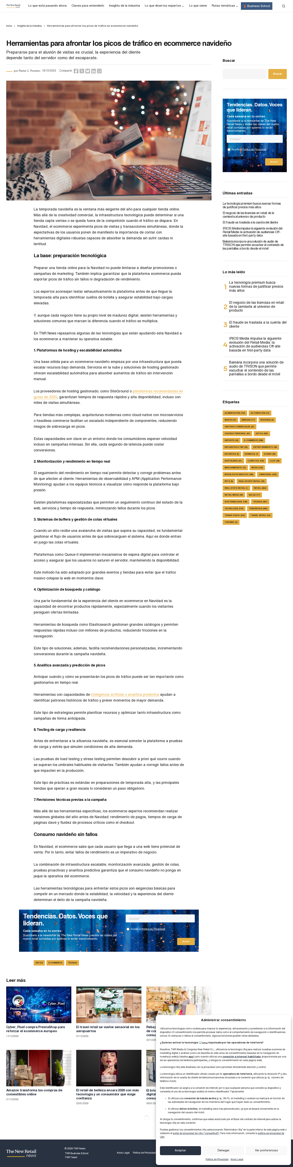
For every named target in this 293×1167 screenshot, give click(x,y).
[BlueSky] (87, 71)
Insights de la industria (29, 26)
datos (39, 963)
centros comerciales (239, 427)
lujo (275, 461)
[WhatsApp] (99, 71)
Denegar (223, 1150)
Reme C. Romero (29, 71)
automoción (260, 413)
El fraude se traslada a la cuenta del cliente (250, 222)
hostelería (233, 461)
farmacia (251, 454)
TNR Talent (71, 1157)
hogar (270, 454)
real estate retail (252, 481)
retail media (234, 495)
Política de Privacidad (217, 1159)
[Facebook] (76, 71)
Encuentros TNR (236, 447)
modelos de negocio (239, 475)
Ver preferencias (266, 1150)
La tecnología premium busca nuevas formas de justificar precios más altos (252, 205)
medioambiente (235, 468)
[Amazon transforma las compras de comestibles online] (38, 1068)
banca (230, 420)
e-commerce (55, 963)
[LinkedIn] (93, 71)
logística (256, 461)
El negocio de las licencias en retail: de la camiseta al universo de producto (248, 215)
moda (257, 468)
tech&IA (72, 963)
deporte (231, 441)
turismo (231, 522)
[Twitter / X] (82, 71)
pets (229, 481)
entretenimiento (265, 447)
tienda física (235, 516)
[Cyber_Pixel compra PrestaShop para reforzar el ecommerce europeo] (38, 1004)
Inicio (9, 26)
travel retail (260, 516)
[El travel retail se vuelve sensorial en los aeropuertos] (108, 1004)
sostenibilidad (236, 502)
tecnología (234, 509)
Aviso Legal (236, 1159)
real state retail (236, 488)
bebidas (248, 420)
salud (254, 495)
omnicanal (268, 475)
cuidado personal (237, 434)
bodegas (267, 420)
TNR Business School (76, 1153)
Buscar (229, 61)
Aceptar (180, 1150)
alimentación (235, 413)
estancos (232, 454)
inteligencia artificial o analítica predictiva (125, 695)
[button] (283, 6)
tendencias (258, 509)
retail (260, 488)
